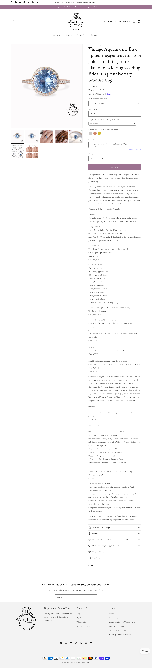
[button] (13, 21)
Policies (112, 613)
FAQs (78, 613)
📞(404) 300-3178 (83, 626)
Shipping (91, 90)
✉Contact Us (81, 622)
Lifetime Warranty (115, 618)
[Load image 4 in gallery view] (61, 136)
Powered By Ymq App (134, 149)
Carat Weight (92, 109)
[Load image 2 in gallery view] (32, 136)
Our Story (80, 618)
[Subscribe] (94, 597)
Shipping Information (117, 626)
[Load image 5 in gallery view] (76, 136)
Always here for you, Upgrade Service (122, 622)
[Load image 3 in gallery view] (46, 136)
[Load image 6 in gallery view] (17, 151)
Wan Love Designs (72, 662)
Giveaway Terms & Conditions (120, 634)
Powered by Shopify (84, 662)
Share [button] (93, 565)
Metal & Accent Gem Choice (97, 99)
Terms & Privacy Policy (117, 630)
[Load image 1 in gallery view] (17, 136)
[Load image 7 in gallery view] (32, 151)
